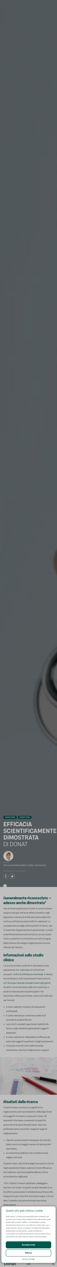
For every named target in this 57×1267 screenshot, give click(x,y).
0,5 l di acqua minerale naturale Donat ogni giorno (27, 983)
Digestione (10, 817)
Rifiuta (28, 1253)
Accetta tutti (28, 1245)
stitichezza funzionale (32, 974)
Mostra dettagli (28, 1259)
